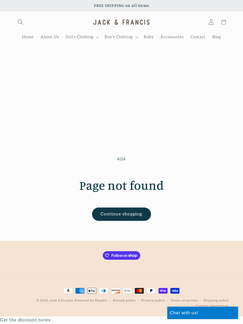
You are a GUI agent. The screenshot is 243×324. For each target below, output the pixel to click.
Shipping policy (216, 300)
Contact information (212, 306)
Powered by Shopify (91, 300)
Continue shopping (121, 214)
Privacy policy (153, 300)
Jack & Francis (61, 300)
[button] (20, 22)
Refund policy (124, 300)
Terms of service (184, 300)
